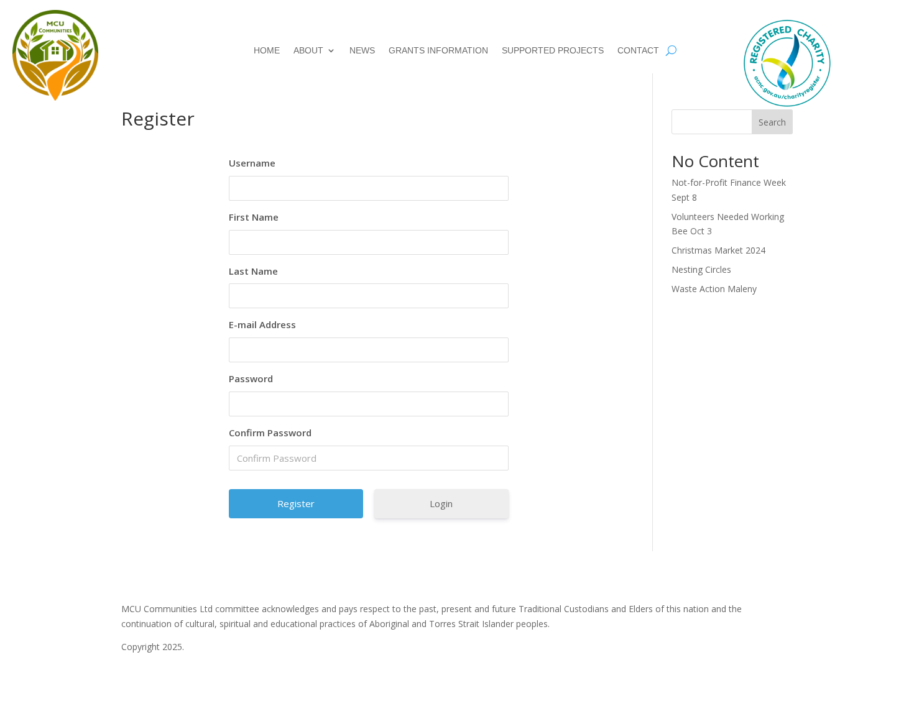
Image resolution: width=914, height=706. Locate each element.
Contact (638, 50)
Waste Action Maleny (714, 289)
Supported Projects (553, 50)
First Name (254, 217)
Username (252, 163)
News (362, 50)
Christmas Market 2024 (718, 250)
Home (267, 50)
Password (251, 378)
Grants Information (438, 50)
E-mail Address (262, 324)
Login (441, 503)
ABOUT (308, 50)
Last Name (253, 271)
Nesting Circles (701, 269)
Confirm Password (270, 432)
